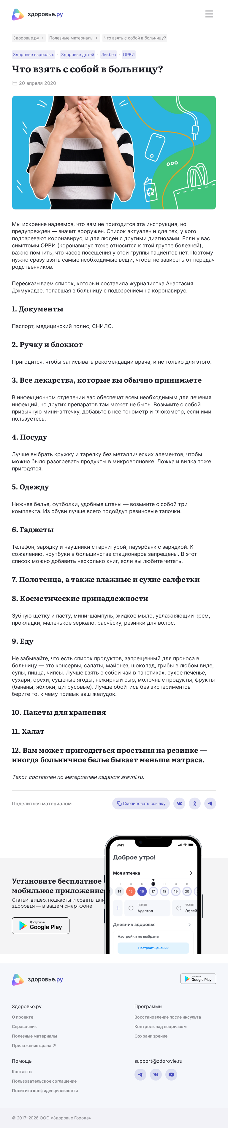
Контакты (22, 1071)
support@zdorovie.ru (158, 1061)
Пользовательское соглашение (44, 1081)
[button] (29, 38)
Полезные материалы (34, 1035)
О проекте (22, 1016)
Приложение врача (31, 1045)
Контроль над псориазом (160, 1026)
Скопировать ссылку (144, 803)
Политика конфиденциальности (45, 1090)
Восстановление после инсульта (167, 1016)
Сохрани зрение (150, 1035)
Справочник (24, 1026)
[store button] (40, 926)
